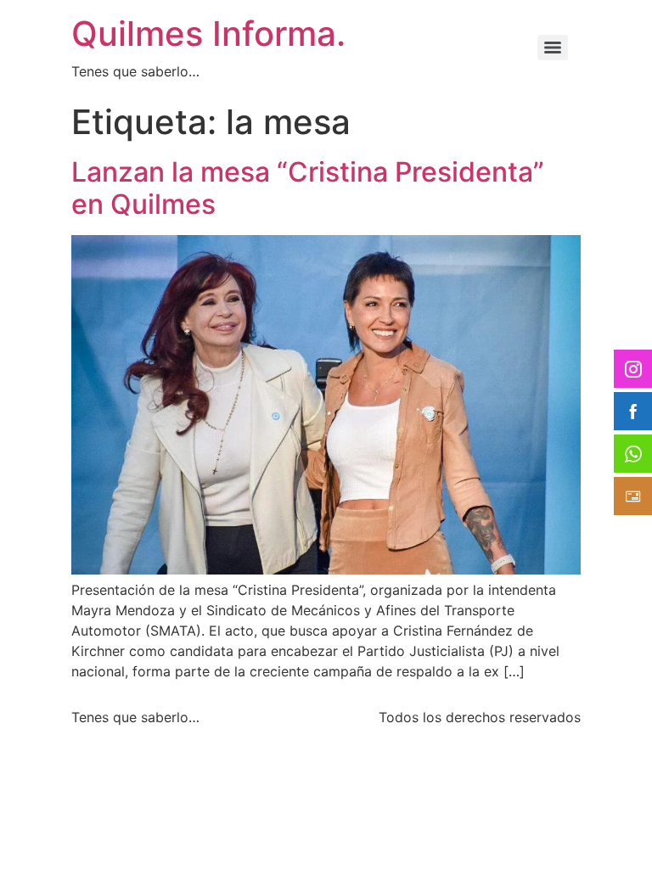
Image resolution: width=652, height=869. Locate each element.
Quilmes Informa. (208, 33)
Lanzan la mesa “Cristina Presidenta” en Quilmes (307, 188)
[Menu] (552, 47)
